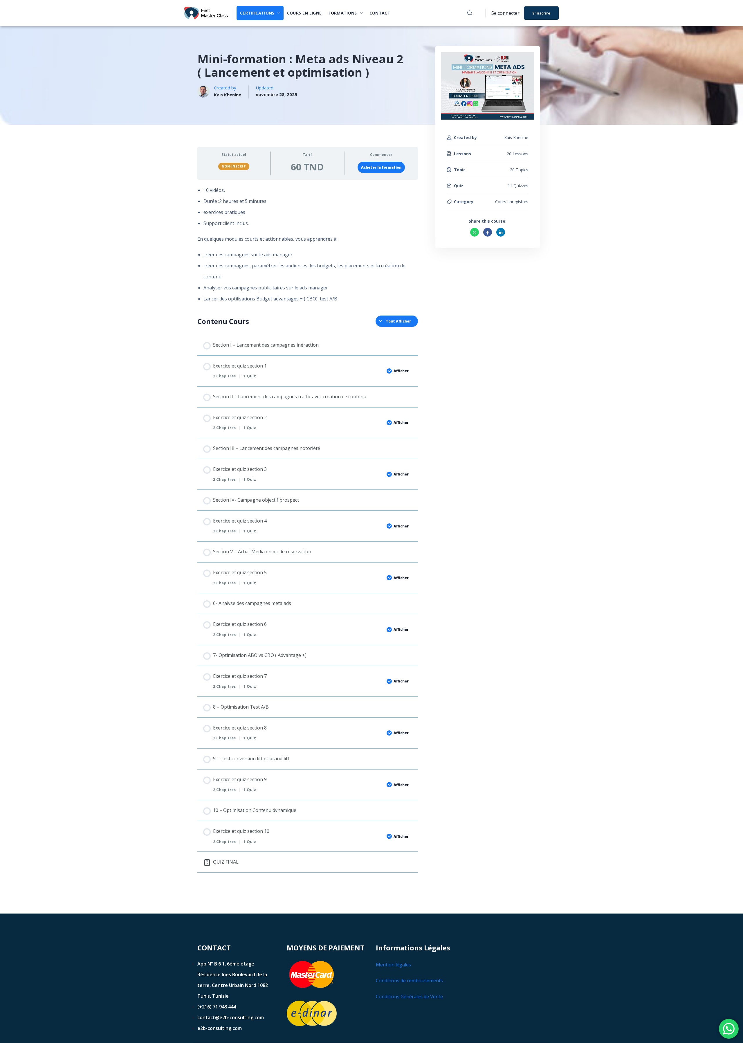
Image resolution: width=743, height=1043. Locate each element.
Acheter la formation (381, 167)
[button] (469, 13)
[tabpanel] (307, 247)
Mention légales (393, 964)
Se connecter (505, 13)
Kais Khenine (227, 95)
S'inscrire (541, 13)
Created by (465, 137)
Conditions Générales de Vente (409, 996)
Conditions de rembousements (409, 980)
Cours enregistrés (511, 201)
